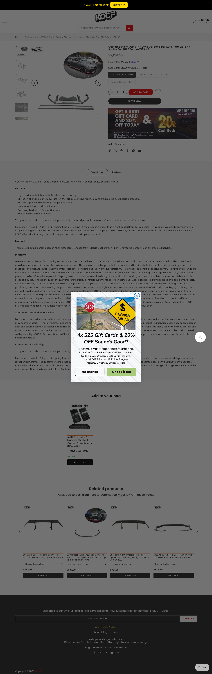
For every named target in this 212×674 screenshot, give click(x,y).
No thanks (90, 372)
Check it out (121, 372)
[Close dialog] (137, 295)
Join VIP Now (119, 5)
